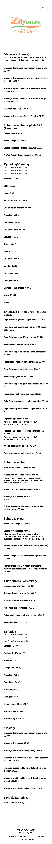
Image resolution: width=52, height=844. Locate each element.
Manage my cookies (26, 839)
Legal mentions (11, 836)
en (43, 7)
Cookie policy (40, 836)
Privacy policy (25, 836)
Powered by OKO (26, 833)
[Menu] (6, 7)
